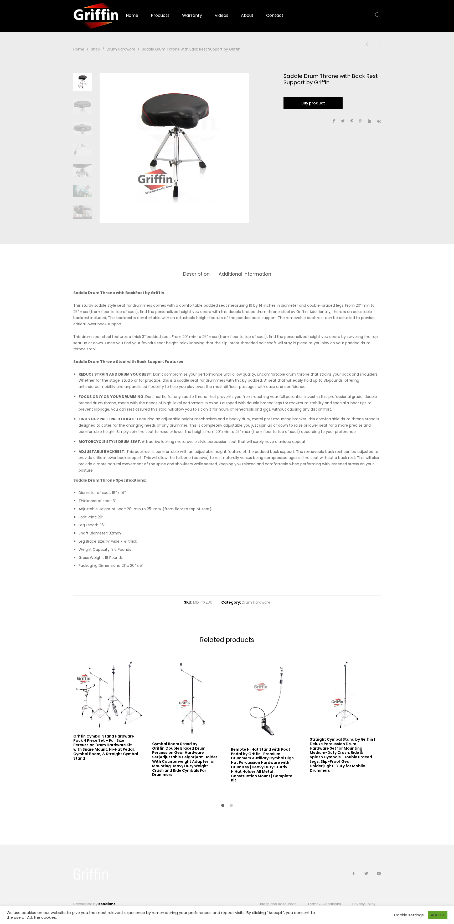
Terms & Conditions (324, 903)
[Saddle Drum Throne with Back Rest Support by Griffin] (334, 121)
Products (160, 15)
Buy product (313, 103)
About (247, 15)
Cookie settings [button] (409, 915)
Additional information (245, 274)
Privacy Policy (363, 903)
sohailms (107, 903)
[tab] (196, 274)
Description (196, 274)
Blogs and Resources (278, 903)
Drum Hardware (256, 602)
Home (132, 15)
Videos (221, 15)
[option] (174, 148)
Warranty (192, 15)
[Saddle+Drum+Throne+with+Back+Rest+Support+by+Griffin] (343, 121)
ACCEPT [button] (437, 914)
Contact (274, 15)
